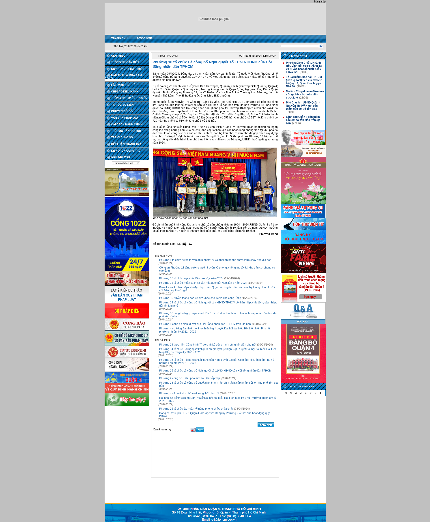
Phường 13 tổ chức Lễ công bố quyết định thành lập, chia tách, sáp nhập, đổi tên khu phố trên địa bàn (218, 384)
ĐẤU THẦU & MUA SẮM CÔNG (123, 77)
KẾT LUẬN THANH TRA (126, 144)
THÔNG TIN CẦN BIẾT (125, 62)
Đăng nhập (320, 1)
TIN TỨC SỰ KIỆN (122, 104)
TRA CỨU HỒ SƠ (122, 137)
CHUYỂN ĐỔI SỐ (122, 111)
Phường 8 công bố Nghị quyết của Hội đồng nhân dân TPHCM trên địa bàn (205, 324)
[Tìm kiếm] (321, 45)
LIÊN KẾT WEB (120, 156)
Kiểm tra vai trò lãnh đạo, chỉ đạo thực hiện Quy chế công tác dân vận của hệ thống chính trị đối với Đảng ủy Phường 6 (217, 289)
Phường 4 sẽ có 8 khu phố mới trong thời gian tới (189, 393)
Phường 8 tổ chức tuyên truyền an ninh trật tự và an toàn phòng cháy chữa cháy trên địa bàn (215, 260)
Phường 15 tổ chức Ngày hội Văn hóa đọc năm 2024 (191, 278)
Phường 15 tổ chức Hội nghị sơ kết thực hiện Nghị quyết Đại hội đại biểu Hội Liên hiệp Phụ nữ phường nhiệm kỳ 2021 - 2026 (216, 361)
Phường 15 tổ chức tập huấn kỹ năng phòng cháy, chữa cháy (196, 408)
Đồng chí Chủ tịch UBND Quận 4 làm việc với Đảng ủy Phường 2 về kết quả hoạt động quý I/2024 (214, 415)
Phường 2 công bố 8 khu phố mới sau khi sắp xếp (189, 378)
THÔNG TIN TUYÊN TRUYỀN (129, 98)
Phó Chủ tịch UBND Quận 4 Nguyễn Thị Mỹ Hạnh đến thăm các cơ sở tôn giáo (303, 105)
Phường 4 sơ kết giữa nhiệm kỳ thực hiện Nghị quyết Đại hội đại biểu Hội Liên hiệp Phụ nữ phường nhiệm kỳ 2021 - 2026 (214, 330)
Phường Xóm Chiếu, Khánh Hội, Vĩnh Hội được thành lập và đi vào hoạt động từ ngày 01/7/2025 (304, 67)
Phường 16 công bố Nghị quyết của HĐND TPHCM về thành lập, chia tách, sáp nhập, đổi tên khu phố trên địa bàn (218, 315)
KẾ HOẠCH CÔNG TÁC (126, 150)
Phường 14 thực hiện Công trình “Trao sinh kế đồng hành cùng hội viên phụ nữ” (207, 344)
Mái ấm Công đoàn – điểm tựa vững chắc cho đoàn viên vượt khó (305, 94)
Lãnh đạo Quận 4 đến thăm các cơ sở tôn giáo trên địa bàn (303, 120)
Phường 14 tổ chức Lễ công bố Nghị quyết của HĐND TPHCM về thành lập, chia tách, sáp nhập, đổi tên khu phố (218, 304)
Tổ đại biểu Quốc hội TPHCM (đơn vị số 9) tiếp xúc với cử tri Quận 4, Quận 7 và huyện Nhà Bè (304, 81)
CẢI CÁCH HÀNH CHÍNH (127, 124)
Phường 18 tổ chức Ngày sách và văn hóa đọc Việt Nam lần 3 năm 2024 (203, 282)
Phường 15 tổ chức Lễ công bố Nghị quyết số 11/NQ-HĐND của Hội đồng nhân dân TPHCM (215, 370)
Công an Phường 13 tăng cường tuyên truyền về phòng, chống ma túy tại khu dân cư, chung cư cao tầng (217, 269)
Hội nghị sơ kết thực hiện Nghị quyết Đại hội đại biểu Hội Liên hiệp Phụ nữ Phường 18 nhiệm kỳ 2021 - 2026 (217, 399)
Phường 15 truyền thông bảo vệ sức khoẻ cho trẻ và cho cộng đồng (200, 298)
